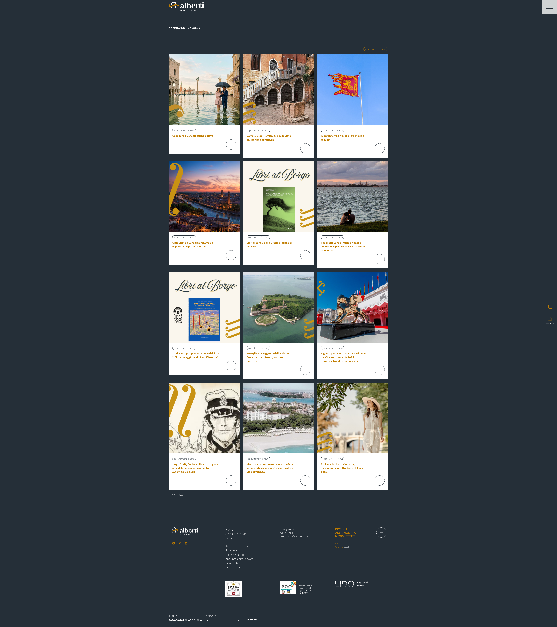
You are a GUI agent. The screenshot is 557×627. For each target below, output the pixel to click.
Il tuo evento (233, 550)
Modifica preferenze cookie (294, 536)
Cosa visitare (233, 563)
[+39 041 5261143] (550, 307)
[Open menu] (549, 7)
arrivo (173, 616)
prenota (252, 619)
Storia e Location (236, 534)
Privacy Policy (287, 529)
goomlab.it (348, 547)
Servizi (229, 542)
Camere (230, 538)
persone (211, 616)
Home (229, 529)
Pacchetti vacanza (236, 546)
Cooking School (235, 554)
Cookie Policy (287, 532)
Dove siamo (232, 567)
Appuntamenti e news (376, 49)
